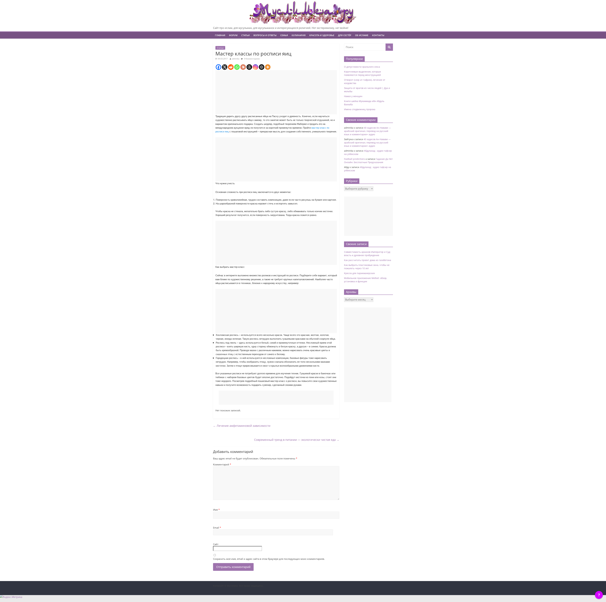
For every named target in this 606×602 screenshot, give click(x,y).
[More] (267, 67)
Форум (233, 35)
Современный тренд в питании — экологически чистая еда (296, 440)
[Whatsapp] (237, 67)
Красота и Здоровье (321, 35)
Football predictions (354, 158)
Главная (220, 35)
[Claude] (243, 67)
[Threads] (249, 67)
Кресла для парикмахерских (359, 273)
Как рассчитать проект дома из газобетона (367, 260)
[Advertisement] (276, 92)
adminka (235, 58)
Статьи (245, 35)
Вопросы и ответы (264, 35)
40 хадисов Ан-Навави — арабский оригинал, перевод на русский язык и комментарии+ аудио (367, 131)
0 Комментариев (252, 58)
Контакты (378, 35)
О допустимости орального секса (362, 66)
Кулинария (299, 35)
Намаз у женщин (353, 96)
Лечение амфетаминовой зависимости (241, 426)
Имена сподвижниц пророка (359, 109)
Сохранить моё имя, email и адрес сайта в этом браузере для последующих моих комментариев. (269, 558)
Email (217, 527)
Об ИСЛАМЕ (361, 35)
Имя (216, 509)
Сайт (215, 544)
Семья (284, 35)
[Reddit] (231, 67)
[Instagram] (255, 67)
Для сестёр (344, 35)
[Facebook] (218, 67)
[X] (224, 67)
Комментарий (222, 464)
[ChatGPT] (261, 67)
